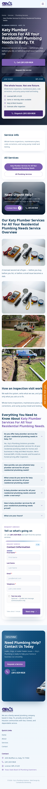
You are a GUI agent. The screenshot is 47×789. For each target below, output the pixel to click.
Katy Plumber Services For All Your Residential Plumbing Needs (23, 167)
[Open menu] (42, 3)
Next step (30, 611)
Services (10, 15)
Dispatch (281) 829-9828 (24, 113)
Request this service (23, 70)
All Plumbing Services (23, 174)
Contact (5, 746)
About (4, 739)
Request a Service (15, 664)
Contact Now (12, 208)
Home (4, 15)
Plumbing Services (21, 15)
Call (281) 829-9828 (25, 62)
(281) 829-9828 (33, 208)
